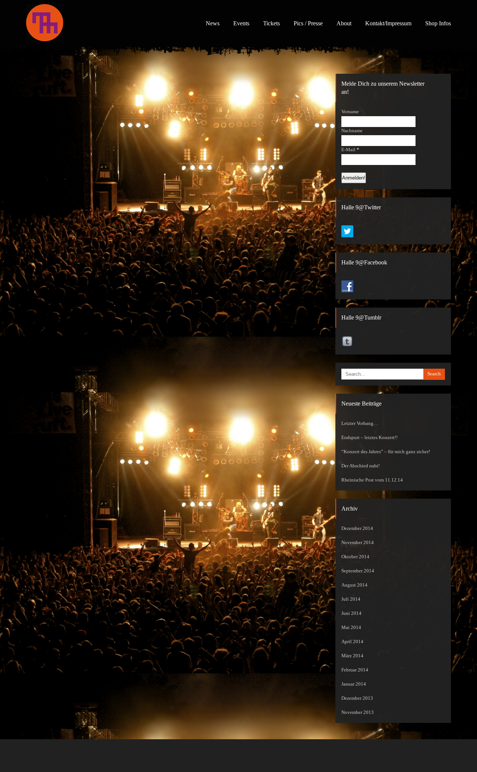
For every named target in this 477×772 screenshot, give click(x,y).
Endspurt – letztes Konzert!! (369, 437)
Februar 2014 (354, 670)
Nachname (352, 130)
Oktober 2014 (355, 556)
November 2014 (357, 542)
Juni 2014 (351, 613)
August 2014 (354, 585)
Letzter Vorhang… (359, 423)
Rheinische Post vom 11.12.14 (372, 480)
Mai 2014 (351, 627)
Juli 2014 (350, 599)
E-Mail (350, 149)
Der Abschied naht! (360, 465)
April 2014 (352, 641)
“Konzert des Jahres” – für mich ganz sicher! (385, 451)
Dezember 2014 (357, 528)
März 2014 (352, 655)
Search (434, 374)
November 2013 (357, 712)
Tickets (271, 23)
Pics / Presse (308, 23)
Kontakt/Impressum (388, 23)
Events (241, 23)
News (212, 23)
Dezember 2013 (357, 698)
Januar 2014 (353, 684)
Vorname (350, 111)
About (344, 23)
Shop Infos (438, 23)
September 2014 (357, 571)
